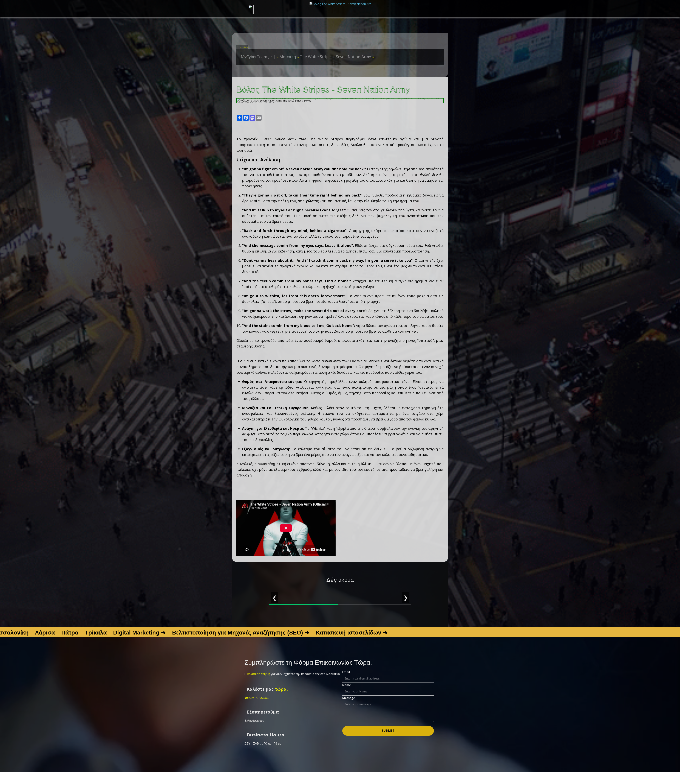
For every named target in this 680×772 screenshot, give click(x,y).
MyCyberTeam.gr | (258, 56)
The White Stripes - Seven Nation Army (334, 56)
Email (346, 672)
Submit (388, 730)
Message (348, 698)
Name (346, 685)
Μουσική (286, 56)
